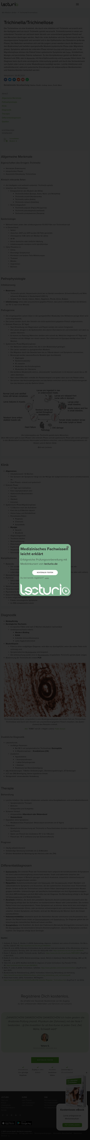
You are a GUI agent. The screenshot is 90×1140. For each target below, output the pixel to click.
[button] (67, 547)
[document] (45, 570)
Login (47, 578)
